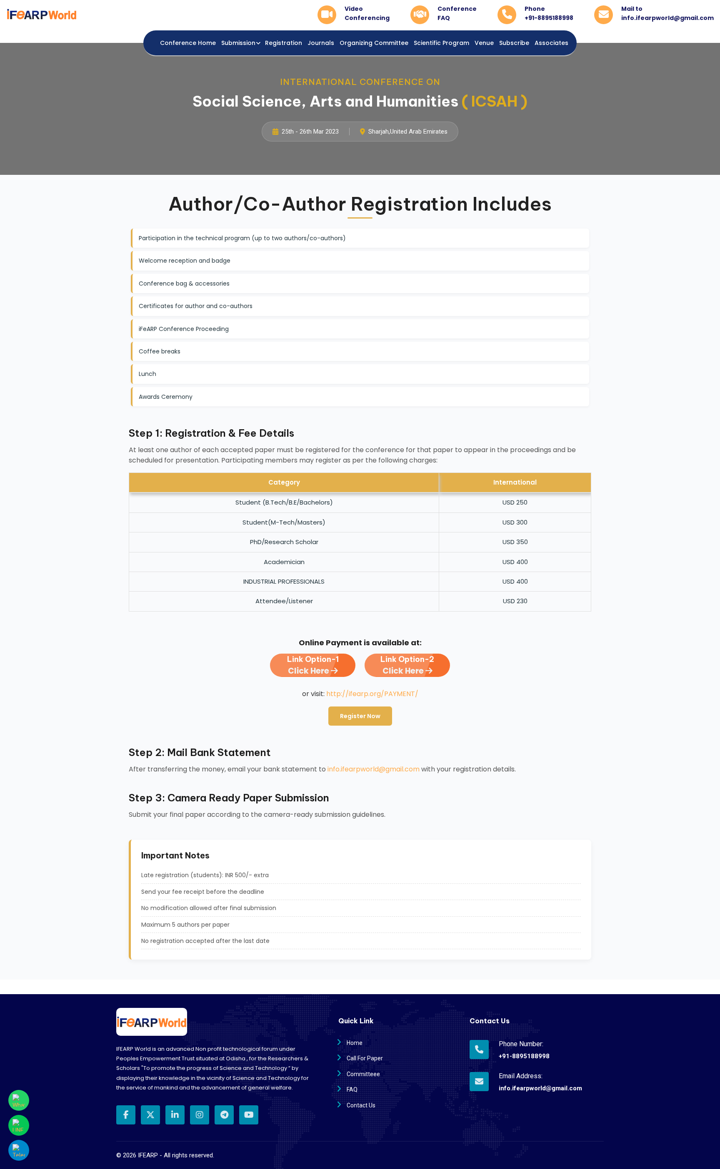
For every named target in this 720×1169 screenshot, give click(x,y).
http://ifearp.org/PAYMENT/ (372, 694)
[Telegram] (224, 1114)
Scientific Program (441, 43)
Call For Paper (365, 1058)
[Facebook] (125, 1114)
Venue (484, 43)
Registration (283, 43)
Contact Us (361, 1105)
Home (354, 1043)
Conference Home (188, 43)
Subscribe (514, 43)
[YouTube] (248, 1114)
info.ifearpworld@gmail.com (374, 769)
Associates (551, 43)
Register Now (360, 716)
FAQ (352, 1089)
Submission (238, 43)
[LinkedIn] (175, 1114)
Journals (321, 43)
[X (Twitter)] (150, 1114)
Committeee (363, 1074)
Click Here (313, 665)
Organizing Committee (374, 43)
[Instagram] (199, 1114)
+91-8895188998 (524, 1056)
